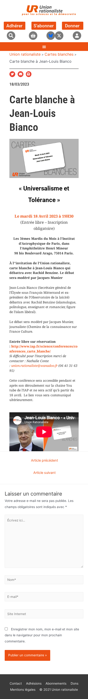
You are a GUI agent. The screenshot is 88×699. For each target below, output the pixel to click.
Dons (74, 683)
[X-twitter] (59, 35)
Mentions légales (22, 689)
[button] (11, 35)
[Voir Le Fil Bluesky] (50, 35)
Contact (16, 683)
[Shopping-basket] (33, 35)
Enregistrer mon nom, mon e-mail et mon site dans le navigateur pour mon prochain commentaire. (42, 635)
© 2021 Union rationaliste (58, 689)
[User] (77, 35)
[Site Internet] (44, 615)
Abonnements (56, 683)
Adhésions (34, 683)
